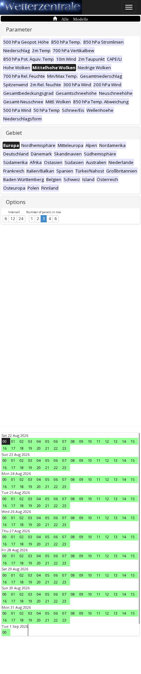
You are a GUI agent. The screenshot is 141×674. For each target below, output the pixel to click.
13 (115, 441)
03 (30, 441)
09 (81, 441)
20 (39, 448)
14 (124, 441)
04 (39, 441)
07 (64, 441)
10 (90, 441)
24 (21, 218)
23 (64, 448)
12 (12, 218)
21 (47, 448)
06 (56, 441)
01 (13, 441)
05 (47, 441)
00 (5, 441)
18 (22, 448)
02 (22, 441)
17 (13, 448)
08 (73, 441)
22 (56, 448)
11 (98, 441)
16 (5, 448)
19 (30, 448)
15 (132, 441)
